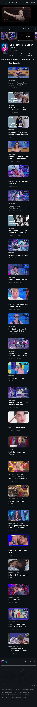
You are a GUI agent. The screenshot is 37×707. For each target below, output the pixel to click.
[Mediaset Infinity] (3, 2)
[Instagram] (30, 661)
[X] (35, 661)
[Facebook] (26, 661)
